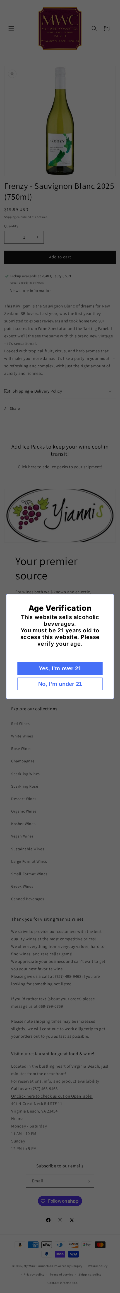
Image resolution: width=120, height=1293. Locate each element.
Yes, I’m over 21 (60, 668)
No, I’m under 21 (60, 684)
